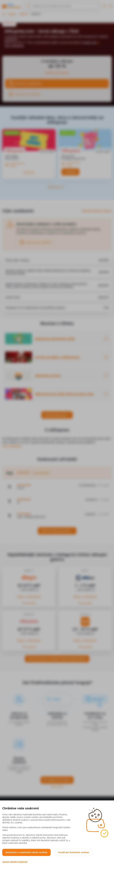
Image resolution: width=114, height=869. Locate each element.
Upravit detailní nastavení (14, 861)
